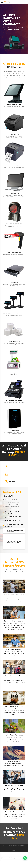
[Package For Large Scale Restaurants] (3, 521)
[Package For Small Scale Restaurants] (3, 512)
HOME (7, 849)
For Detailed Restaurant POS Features (14, 833)
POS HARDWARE (19, 849)
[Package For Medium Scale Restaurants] (3, 517)
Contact (14, 850)
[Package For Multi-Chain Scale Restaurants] (3, 525)
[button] (25, 858)
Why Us (12, 849)
